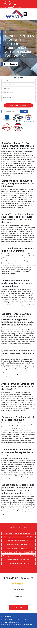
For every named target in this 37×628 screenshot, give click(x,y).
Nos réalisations (10, 64)
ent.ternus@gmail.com (13, 7)
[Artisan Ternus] (14, 14)
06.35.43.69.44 (22, 619)
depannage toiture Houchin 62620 (18, 540)
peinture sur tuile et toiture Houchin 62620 (18, 548)
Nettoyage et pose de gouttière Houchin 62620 (18, 552)
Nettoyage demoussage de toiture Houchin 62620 (18, 556)
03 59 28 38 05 (10, 1)
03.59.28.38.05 (7, 619)
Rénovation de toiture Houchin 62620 (18, 544)
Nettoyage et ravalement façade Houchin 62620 (18, 537)
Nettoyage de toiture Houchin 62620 (18, 559)
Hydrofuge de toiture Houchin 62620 (19, 563)
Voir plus (18, 608)
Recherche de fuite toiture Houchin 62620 (18, 533)
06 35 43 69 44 (10, 4)
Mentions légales (27, 624)
